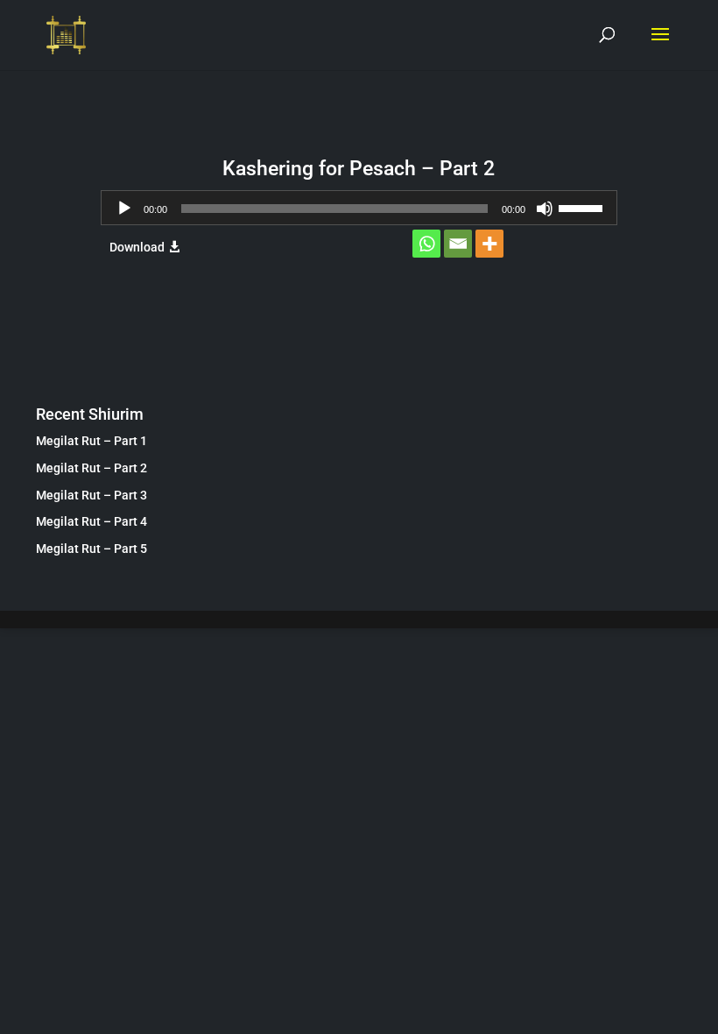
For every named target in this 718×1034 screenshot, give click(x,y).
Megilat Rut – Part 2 (91, 468)
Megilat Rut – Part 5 (91, 549)
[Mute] (544, 208)
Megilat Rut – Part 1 (91, 441)
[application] (359, 207)
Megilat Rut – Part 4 (91, 521)
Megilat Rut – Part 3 (91, 495)
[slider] (583, 207)
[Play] (124, 208)
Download (137, 247)
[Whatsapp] (426, 244)
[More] (489, 244)
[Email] (458, 244)
